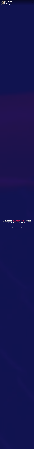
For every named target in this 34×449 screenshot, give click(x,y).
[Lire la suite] (17, 446)
